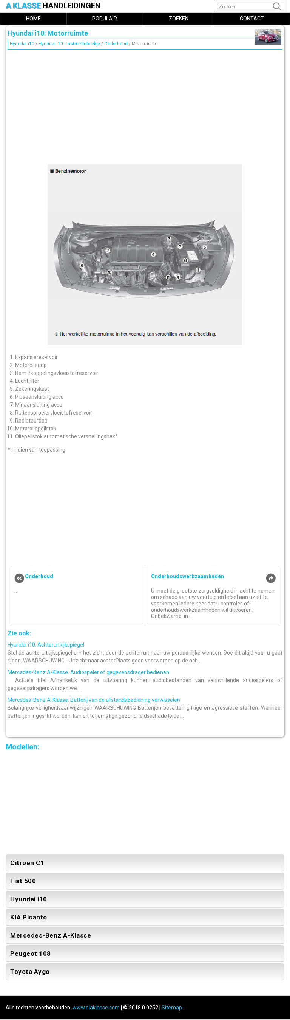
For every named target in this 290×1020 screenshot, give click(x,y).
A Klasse (53, 6)
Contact (252, 18)
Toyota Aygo (30, 971)
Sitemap (172, 1008)
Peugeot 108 (30, 953)
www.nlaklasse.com (96, 1008)
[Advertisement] (145, 105)
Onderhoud (116, 43)
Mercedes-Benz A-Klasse (50, 935)
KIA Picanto (28, 917)
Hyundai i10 (22, 43)
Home (33, 18)
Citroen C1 (27, 863)
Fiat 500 (23, 881)
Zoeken (178, 18)
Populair (104, 18)
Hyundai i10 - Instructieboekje (69, 43)
